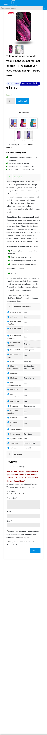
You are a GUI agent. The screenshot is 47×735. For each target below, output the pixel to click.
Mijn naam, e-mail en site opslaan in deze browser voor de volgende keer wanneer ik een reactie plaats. (23, 534)
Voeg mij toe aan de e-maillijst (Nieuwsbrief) (20, 543)
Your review (12, 498)
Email (9, 521)
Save (11, 13)
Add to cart (22, 101)
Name (9, 512)
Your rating (12, 491)
